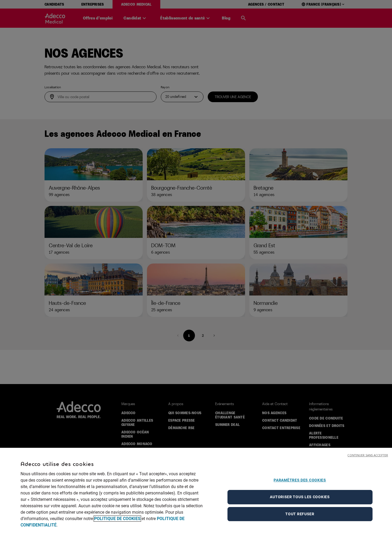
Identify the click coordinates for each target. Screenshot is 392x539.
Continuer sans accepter (367, 455)
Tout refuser (299, 514)
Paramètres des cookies (300, 480)
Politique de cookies (117, 518)
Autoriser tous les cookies (300, 497)
